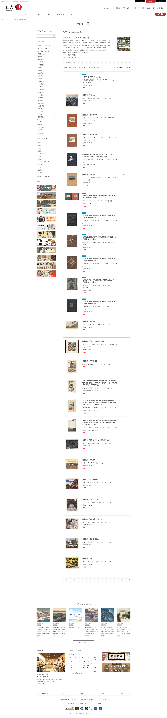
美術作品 (49, 14)
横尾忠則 (41, 127)
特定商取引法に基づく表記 (87, 703)
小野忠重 (41, 62)
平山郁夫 (41, 114)
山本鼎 (40, 124)
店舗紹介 (118, 8)
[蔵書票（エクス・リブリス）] (46, 268)
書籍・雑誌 (60, 14)
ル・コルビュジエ (43, 51)
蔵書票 (40, 164)
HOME (140, 1)
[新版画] (46, 214)
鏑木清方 (41, 70)
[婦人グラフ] (46, 253)
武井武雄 (41, 92)
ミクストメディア (43, 162)
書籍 (102, 694)
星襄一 (40, 121)
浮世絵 (38, 14)
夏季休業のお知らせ (74, 627)
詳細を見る (125, 174)
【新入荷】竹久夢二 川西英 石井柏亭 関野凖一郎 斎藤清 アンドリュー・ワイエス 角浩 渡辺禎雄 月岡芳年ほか (123, 632)
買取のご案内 (126, 8)
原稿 (39, 156)
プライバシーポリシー (71, 703)
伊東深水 (41, 56)
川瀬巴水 (41, 78)
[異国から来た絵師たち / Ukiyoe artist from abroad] (46, 260)
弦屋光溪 (41, 100)
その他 (40, 173)
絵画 (39, 145)
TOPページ (45, 694)
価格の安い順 (72, 67)
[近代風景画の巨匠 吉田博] (46, 198)
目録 (143, 8)
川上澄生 (41, 76)
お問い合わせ (161, 8)
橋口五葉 (41, 103)
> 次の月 (95, 671)
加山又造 (41, 73)
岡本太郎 (41, 59)
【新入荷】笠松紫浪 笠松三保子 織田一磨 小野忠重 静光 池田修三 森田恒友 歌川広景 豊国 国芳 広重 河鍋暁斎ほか (107, 632)
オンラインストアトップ (7, 19)
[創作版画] (46, 221)
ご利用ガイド (136, 8)
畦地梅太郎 (41, 54)
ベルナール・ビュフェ (44, 48)
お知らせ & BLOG (83, 604)
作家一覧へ (41, 133)
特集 (72, 14)
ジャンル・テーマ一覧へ (45, 176)
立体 (39, 167)
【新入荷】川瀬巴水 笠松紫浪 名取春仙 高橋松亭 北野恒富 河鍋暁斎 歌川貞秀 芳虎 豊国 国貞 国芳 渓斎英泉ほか (43, 632)
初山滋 (40, 108)
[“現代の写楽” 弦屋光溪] (46, 190)
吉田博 (40, 130)
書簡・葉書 (41, 153)
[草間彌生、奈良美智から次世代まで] (46, 229)
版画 (39, 142)
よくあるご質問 (151, 8)
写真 (39, 159)
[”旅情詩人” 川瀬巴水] (46, 206)
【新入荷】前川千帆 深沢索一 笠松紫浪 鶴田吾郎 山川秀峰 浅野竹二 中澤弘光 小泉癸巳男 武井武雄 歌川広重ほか (91, 632)
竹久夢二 (41, 95)
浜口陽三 (41, 111)
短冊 (39, 151)
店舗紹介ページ (41, 683)
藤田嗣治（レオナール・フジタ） (46, 118)
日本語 (150, 1)
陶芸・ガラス (42, 170)
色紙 (39, 148)
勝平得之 (41, 67)
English (161, 1)
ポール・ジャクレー (44, 45)
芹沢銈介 (41, 89)
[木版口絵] (46, 237)
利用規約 (98, 703)
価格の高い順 (81, 67)
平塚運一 (91, 42)
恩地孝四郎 (41, 65)
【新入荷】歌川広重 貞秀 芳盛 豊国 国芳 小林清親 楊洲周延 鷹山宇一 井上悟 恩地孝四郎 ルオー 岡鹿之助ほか (59, 632)
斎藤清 (40, 87)
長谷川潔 (41, 106)
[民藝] (46, 245)
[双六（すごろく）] (46, 276)
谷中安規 (41, 98)
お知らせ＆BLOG (109, 8)
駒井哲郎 (41, 81)
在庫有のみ (92, 67)
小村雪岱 (41, 84)
